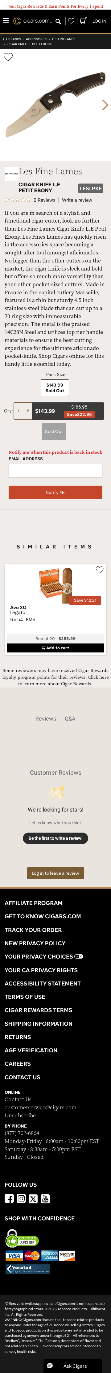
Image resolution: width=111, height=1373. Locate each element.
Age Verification (31, 1050)
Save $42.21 (85, 600)
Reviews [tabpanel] (45, 718)
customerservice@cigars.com (40, 1107)
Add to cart (57, 647)
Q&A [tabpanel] (70, 718)
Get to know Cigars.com (43, 916)
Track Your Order (33, 929)
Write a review (77, 200)
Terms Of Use (25, 996)
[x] (33, 1198)
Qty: (9, 411)
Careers (18, 1063)
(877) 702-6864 (22, 1133)
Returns (18, 1037)
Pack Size (55, 375)
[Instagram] (21, 1199)
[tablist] (55, 718)
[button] (72, 1366)
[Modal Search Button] (58, 22)
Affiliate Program (34, 903)
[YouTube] (45, 1199)
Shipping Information (38, 1023)
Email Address (26, 458)
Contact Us (18, 1099)
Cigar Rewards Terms (38, 1010)
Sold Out (54, 431)
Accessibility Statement (43, 983)
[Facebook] (9, 1199)
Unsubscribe (20, 1115)
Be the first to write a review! (56, 838)
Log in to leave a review (55, 873)
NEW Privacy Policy (35, 943)
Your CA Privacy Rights (41, 970)
